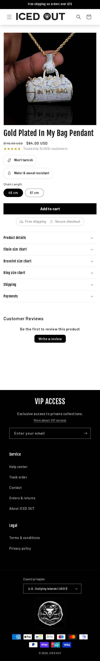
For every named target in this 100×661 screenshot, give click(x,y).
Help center (18, 467)
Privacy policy (20, 548)
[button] (9, 17)
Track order (18, 477)
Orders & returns (22, 498)
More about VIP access (50, 420)
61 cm (34, 193)
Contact (15, 488)
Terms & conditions (24, 538)
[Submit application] (85, 433)
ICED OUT (55, 653)
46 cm (13, 193)
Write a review (50, 338)
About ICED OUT (21, 508)
